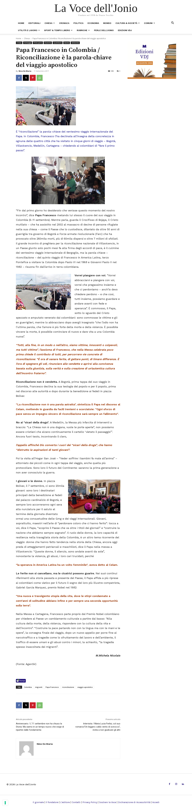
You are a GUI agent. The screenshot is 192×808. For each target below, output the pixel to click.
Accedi (155, 802)
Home (21, 23)
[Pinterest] (33, 78)
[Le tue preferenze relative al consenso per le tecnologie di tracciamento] (5, 803)
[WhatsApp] (40, 78)
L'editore (65, 802)
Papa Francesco (52, 687)
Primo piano (38, 43)
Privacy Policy (89, 802)
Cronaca (64, 23)
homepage (27, 43)
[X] (26, 78)
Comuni (148, 23)
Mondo (107, 23)
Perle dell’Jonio (104, 30)
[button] (172, 23)
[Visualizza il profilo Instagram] (176, 784)
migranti (38, 687)
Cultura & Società (126, 23)
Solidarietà (75, 43)
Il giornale (38, 802)
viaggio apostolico (85, 687)
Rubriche (82, 30)
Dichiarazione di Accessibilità (134, 802)
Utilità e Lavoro (27, 30)
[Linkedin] (182, 784)
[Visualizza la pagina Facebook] (19, 78)
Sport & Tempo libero (57, 30)
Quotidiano (58, 43)
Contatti (76, 802)
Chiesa (48, 23)
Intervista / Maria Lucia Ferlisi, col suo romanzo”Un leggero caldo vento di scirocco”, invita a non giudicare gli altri (97, 726)
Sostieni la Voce (107, 802)
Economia (93, 23)
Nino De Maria (25, 71)
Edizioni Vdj (125, 30)
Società (66, 43)
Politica (78, 23)
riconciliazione (68, 687)
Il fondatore (52, 802)
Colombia (28, 687)
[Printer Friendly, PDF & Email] (21, 681)
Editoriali (34, 23)
